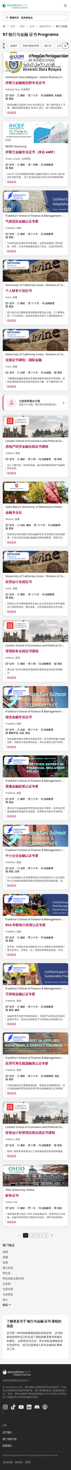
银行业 (48, 45)
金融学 (13, 45)
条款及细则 (8, 1462)
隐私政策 (19, 1462)
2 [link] (32, 1235)
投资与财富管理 (31, 45)
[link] (61, 26)
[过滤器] (65, 46)
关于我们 (7, 1432)
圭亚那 (7, 1284)
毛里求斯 (8, 1289)
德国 (5, 1252)
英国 (5, 1262)
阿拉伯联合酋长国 (13, 1278)
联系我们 (7, 1445)
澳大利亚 (8, 1268)
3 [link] (38, 1235)
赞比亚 (7, 1273)
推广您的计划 (10, 1438)
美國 (5, 1257)
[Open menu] (65, 6)
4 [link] (45, 1235)
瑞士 (5, 1299)
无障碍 (28, 1462)
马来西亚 (8, 1294)
